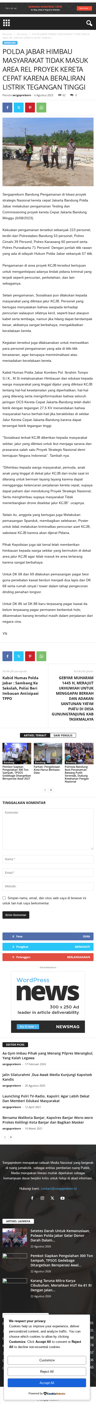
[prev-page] (45, 789)
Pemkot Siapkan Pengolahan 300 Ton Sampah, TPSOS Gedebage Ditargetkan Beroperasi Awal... (62, 1260)
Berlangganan (78, 957)
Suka (86, 936)
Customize (47, 1360)
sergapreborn (22, 95)
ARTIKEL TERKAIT (35, 735)
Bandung (22, 34)
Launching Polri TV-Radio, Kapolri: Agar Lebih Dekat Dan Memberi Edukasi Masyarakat (46, 1098)
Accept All (47, 1383)
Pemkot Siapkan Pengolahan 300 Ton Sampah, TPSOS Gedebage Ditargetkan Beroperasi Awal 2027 (16, 772)
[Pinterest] (30, 107)
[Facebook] (7, 107)
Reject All (47, 1371)
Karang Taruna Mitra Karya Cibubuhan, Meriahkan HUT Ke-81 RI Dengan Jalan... (61, 1285)
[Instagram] (43, 1199)
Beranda (7, 34)
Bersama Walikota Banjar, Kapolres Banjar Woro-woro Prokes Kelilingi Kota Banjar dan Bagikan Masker (47, 1120)
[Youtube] (63, 1199)
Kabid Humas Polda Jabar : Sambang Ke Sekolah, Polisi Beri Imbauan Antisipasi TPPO (20, 688)
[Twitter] (19, 107)
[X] (53, 1199)
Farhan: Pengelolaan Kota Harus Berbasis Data (47, 769)
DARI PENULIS (63, 735)
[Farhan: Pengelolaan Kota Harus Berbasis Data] (48, 753)
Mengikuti (82, 947)
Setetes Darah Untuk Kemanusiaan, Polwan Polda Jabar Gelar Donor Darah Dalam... (60, 1235)
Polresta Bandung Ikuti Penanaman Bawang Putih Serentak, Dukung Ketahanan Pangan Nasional (77, 774)
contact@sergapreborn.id (59, 1188)
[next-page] (50, 789)
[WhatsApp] (41, 107)
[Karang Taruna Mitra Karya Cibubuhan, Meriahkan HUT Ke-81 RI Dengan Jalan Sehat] (14, 1287)
